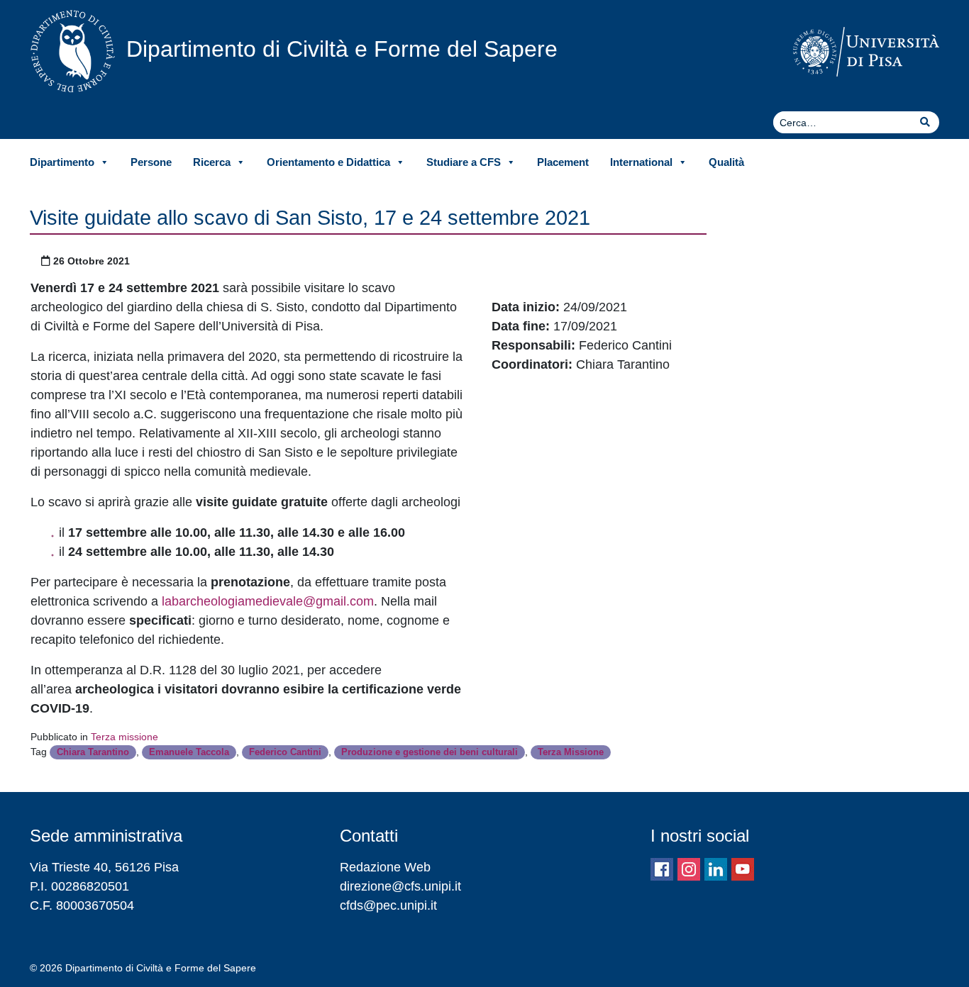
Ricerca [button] (212, 162)
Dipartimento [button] (62, 162)
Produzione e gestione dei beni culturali (429, 752)
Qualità (726, 162)
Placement (563, 162)
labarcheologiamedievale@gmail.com (268, 601)
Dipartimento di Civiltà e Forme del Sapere (342, 49)
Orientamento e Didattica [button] (328, 162)
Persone (151, 162)
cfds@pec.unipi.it (388, 905)
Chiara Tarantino (93, 752)
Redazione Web (385, 867)
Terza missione (124, 736)
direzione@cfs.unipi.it (400, 886)
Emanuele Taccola (189, 752)
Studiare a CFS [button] (463, 162)
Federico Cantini (285, 752)
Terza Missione (571, 752)
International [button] (641, 162)
